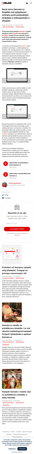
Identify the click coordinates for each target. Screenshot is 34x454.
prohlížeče (5, 35)
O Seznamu (5, 431)
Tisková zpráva (20, 27)
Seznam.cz (22, 31)
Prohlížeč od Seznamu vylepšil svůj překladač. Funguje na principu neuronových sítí (16, 270)
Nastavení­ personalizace (20, 434)
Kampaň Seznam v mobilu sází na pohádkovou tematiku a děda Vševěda (16, 395)
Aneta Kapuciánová (15, 183)
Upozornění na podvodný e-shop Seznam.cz (19, 164)
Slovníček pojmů (27, 431)
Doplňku (15, 33)
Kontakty (9, 434)
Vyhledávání (6, 344)
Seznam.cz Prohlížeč (8, 27)
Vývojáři (18, 431)
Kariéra (12, 431)
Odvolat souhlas (17, 437)
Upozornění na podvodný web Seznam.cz (19, 175)
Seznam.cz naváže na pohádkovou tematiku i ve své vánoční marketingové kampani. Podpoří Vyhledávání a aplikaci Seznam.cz (17, 331)
